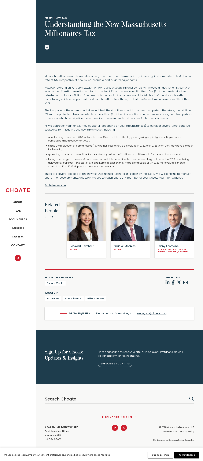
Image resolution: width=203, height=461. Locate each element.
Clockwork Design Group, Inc (181, 440)
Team (18, 211)
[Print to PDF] (47, 47)
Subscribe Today (113, 364)
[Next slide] (51, 217)
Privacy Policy (187, 431)
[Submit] (191, 399)
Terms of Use (170, 431)
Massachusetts (73, 299)
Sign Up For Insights (117, 417)
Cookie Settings (160, 455)
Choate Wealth (55, 283)
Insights (18, 228)
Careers (18, 237)
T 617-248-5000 (53, 439)
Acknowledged (187, 455)
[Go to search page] (18, 258)
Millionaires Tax (95, 299)
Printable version (55, 185)
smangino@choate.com (151, 313)
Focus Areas (18, 219)
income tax (53, 299)
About (17, 202)
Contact (18, 245)
